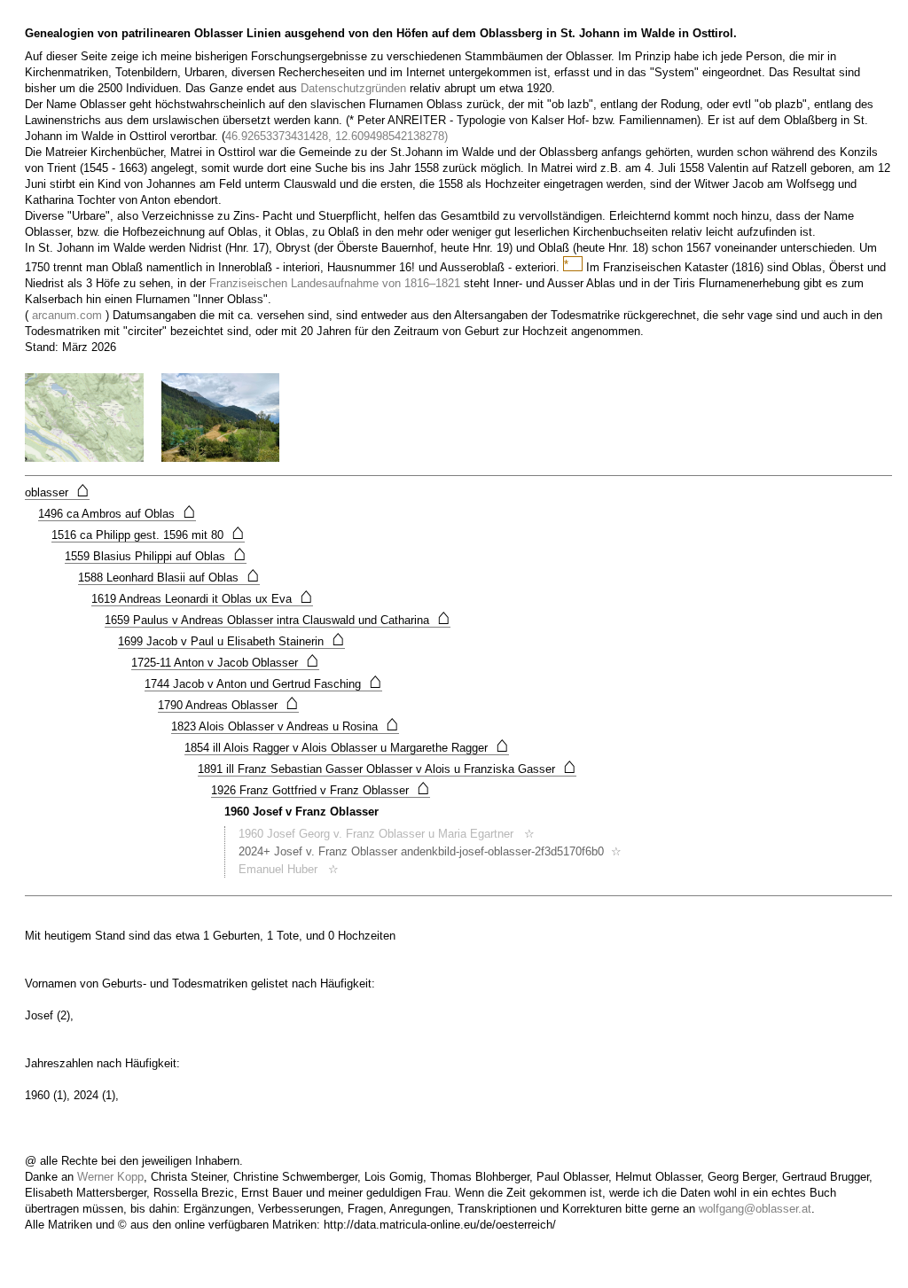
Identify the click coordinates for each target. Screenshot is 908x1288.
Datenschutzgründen (353, 88)
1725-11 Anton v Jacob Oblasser (225, 663)
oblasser (57, 493)
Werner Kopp (110, 1176)
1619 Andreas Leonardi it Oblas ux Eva (202, 599)
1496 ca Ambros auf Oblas (117, 514)
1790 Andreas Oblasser (228, 706)
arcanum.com (67, 315)
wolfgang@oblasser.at (755, 1208)
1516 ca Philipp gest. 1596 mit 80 (148, 535)
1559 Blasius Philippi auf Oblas (156, 557)
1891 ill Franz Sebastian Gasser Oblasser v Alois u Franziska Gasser (387, 769)
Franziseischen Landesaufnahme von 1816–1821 (334, 283)
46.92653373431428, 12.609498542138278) (336, 136)
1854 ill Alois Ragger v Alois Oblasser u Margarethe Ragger (346, 748)
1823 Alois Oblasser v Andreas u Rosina (285, 727)
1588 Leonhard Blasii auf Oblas (169, 578)
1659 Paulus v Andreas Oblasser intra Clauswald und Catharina (277, 620)
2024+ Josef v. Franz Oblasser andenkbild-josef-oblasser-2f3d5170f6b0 (421, 851)
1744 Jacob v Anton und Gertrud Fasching (263, 684)
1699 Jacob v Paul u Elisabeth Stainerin (231, 642)
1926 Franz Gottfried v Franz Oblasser (320, 791)
